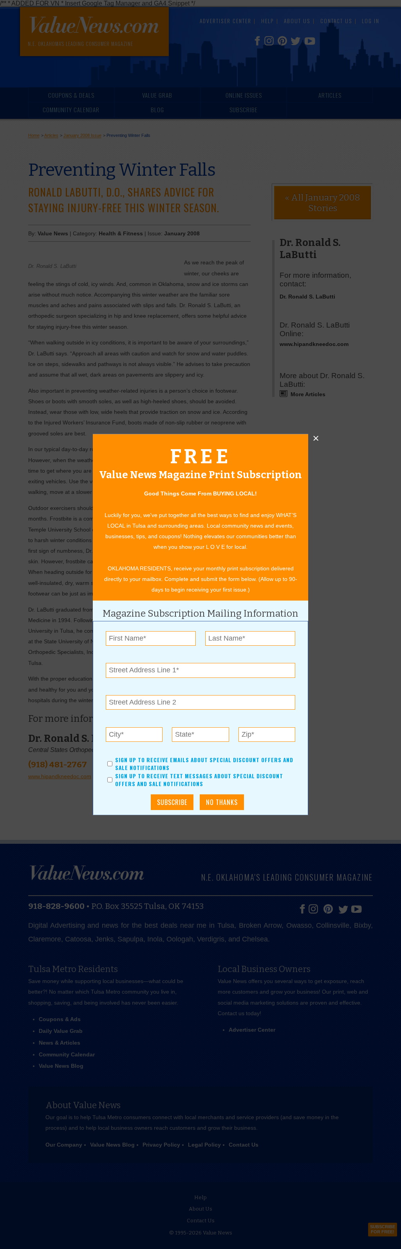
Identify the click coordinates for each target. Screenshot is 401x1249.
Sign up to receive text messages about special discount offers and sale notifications (199, 780)
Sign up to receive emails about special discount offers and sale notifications (204, 764)
